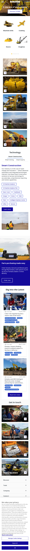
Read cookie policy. (7, 535)
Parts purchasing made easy (13, 263)
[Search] (27, 2)
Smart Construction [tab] (15, 156)
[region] (15, 524)
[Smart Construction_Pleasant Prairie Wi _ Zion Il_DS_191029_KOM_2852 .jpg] (15, 221)
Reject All (15, 543)
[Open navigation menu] (3, 2)
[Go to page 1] (11, 53)
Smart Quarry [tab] (20, 160)
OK (15, 548)
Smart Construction (11, 165)
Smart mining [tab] (9, 160)
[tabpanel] (15, 197)
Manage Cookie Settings (15, 538)
